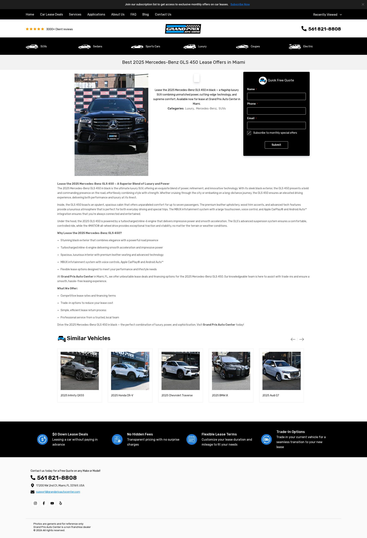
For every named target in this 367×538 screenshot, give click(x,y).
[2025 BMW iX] (231, 371)
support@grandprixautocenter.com (58, 492)
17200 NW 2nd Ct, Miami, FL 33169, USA (60, 485)
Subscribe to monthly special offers (275, 132)
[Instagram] (35, 503)
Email (252, 118)
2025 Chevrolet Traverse (177, 395)
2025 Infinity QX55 (72, 395)
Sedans (97, 46)
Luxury (202, 46)
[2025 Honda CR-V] (130, 371)
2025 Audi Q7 (270, 395)
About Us (117, 14)
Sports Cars (153, 46)
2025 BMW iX (220, 395)
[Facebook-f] (43, 503)
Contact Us (163, 14)
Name (252, 89)
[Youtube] (52, 503)
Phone (252, 103)
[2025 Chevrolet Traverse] (181, 371)
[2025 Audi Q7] (281, 371)
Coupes (255, 46)
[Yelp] (60, 503)
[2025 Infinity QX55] (80, 371)
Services (75, 14)
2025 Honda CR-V (122, 395)
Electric (308, 46)
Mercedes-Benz (206, 108)
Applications (96, 14)
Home (30, 14)
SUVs (44, 46)
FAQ (133, 14)
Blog (145, 14)
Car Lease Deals (51, 14)
